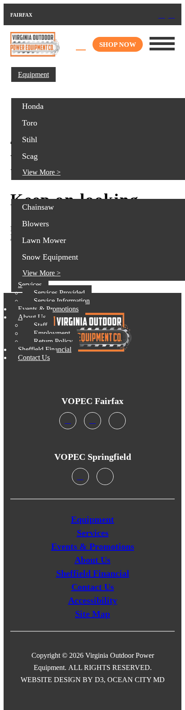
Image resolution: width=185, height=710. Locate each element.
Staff (40, 325)
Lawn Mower (44, 240)
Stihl (29, 139)
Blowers (35, 223)
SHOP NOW (117, 44)
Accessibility (92, 600)
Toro (29, 122)
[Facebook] (162, 15)
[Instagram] (171, 15)
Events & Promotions (48, 309)
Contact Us (34, 357)
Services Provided (59, 293)
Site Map (92, 614)
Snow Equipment (50, 256)
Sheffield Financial (44, 349)
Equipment (33, 74)
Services (30, 284)
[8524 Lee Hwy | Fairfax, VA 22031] (92, 421)
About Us (32, 317)
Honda (33, 106)
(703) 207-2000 (37, 14)
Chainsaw (38, 206)
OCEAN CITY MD (136, 679)
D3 (99, 679)
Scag (30, 156)
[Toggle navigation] (162, 43)
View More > (41, 172)
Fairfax (45, 14)
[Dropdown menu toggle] (176, 72)
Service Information (62, 301)
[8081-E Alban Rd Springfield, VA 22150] (80, 477)
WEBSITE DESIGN (51, 679)
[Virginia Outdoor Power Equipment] (35, 44)
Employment (52, 333)
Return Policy (53, 341)
